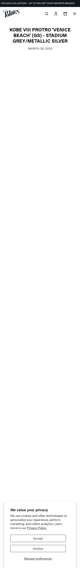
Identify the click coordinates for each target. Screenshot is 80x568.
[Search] (46, 13)
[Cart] (65, 13)
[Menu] (74, 13)
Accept (38, 538)
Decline (38, 548)
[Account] (56, 13)
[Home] (11, 14)
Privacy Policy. (37, 528)
